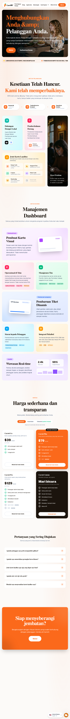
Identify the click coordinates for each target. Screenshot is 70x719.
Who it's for (55, 5)
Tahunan (44, 421)
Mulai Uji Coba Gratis (18, 464)
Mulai (62, 5)
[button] (66, 715)
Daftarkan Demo (26, 50)
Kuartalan (30, 421)
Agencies (29, 5)
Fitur (11, 5)
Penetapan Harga (18, 4)
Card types (45, 5)
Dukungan (36, 5)
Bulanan (21, 421)
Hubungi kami (52, 514)
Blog (23, 5)
